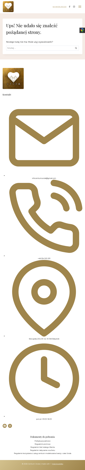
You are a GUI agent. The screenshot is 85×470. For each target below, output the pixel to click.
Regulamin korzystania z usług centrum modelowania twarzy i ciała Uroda (42, 453)
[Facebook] (69, 7)
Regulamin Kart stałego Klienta (42, 447)
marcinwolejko (57, 464)
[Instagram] (74, 7)
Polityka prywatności (42, 441)
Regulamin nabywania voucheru (42, 450)
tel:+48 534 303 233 (59, 7)
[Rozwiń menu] (79, 6)
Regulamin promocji (42, 444)
